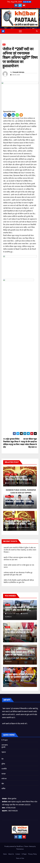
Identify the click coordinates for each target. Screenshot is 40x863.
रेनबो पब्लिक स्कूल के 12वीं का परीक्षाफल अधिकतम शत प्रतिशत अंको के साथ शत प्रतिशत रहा (18, 502)
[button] (37, 31)
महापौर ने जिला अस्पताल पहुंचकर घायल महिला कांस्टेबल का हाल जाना (19, 631)
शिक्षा (4, 44)
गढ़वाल (4, 752)
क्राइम (4, 774)
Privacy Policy (32, 854)
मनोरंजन (4, 779)
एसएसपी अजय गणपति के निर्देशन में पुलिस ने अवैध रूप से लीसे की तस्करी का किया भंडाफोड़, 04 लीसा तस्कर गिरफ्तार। (20, 550)
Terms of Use (20, 858)
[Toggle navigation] (20, 31)
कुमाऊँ (17, 518)
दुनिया (3, 764)
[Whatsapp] (17, 115)
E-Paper (5, 740)
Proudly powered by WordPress (13, 846)
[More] (21, 115)
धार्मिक (3, 788)
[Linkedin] (13, 115)
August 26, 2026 (13, 613)
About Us (11, 854)
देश (2, 759)
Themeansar (19, 849)
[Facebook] (5, 115)
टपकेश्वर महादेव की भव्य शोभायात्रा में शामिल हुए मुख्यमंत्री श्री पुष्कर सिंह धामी (20, 677)
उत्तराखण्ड (8, 474)
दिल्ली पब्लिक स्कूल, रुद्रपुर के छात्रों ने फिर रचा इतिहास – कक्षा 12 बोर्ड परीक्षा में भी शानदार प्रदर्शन (19, 524)
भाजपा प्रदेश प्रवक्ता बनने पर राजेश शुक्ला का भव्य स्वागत (19, 653)
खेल (12, 474)
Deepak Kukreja (18, 72)
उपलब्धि (12, 518)
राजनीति (4, 769)
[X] (9, 115)
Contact (17, 854)
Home (5, 854)
